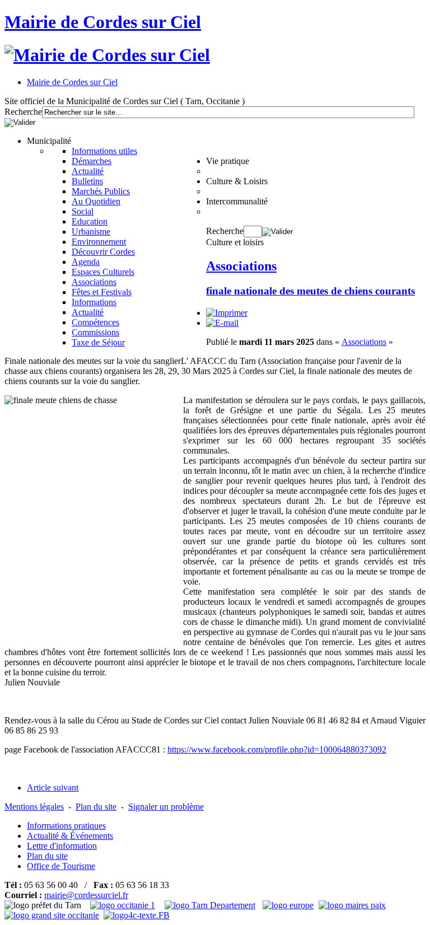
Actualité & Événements (70, 835)
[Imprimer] (226, 312)
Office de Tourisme (61, 866)
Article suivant (52, 787)
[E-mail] (222, 323)
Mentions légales (34, 806)
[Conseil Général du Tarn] (211, 905)
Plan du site (96, 806)
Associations (241, 266)
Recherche (23, 111)
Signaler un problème (166, 806)
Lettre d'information (62, 846)
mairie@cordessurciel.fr (86, 895)
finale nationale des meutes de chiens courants (310, 291)
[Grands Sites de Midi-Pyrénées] (51, 915)
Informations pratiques (66, 825)
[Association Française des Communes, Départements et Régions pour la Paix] (354, 905)
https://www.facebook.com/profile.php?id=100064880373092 (276, 749)
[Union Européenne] (289, 905)
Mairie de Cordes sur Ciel (102, 22)
